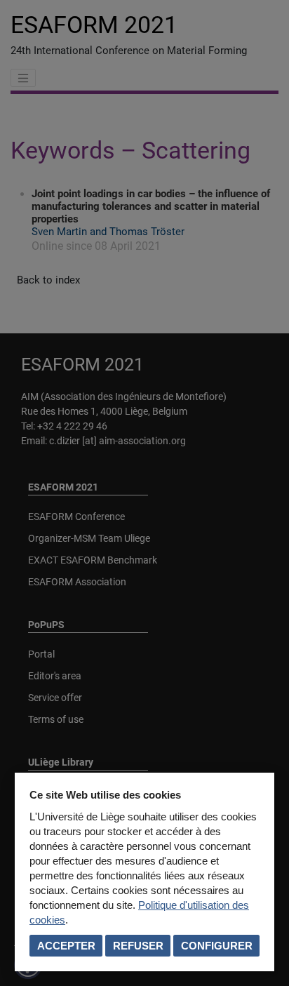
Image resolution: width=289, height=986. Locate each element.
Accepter (66, 946)
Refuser (138, 946)
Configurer (217, 946)
